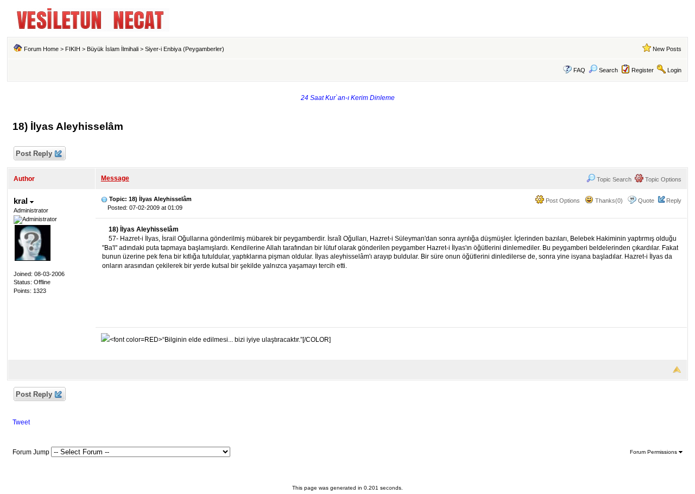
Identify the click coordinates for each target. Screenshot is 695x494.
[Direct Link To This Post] (104, 199)
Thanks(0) (608, 200)
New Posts (667, 49)
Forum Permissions (654, 452)
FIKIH (72, 49)
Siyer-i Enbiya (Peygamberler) (184, 49)
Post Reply (34, 153)
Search (608, 70)
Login (674, 70)
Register (642, 70)
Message (115, 178)
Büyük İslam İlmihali (112, 49)
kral (22, 200)
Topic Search (613, 179)
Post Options (562, 200)
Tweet (21, 422)
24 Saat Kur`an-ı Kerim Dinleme (348, 98)
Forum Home (41, 49)
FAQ (579, 70)
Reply (673, 200)
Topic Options (662, 179)
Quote (646, 200)
